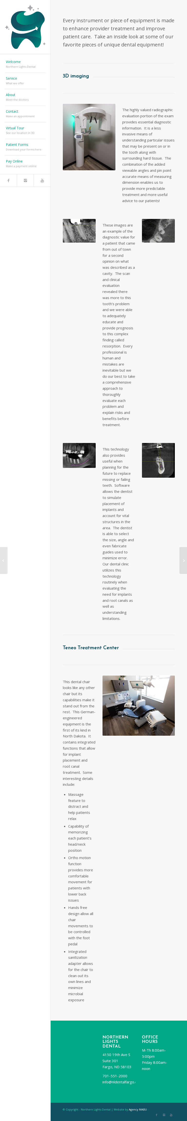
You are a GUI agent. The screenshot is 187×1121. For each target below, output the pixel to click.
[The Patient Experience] (4, 560)
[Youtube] (42, 180)
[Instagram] (25, 180)
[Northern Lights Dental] (183, 560)
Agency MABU (138, 1109)
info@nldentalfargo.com (122, 1081)
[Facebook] (8, 180)
